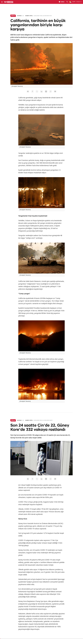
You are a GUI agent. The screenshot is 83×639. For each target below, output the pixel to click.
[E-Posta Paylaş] (55, 91)
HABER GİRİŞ (29, 15)
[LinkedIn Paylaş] (41, 91)
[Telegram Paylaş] (46, 91)
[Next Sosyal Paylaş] (28, 91)
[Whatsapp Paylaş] (50, 91)
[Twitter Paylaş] (37, 91)
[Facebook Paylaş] (32, 91)
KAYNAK (19, 15)
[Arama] (67, 2)
